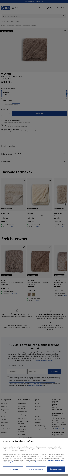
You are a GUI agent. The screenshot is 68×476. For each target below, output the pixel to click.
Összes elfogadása (56, 469)
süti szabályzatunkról (29, 462)
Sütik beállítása (13, 469)
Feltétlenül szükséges (36, 469)
